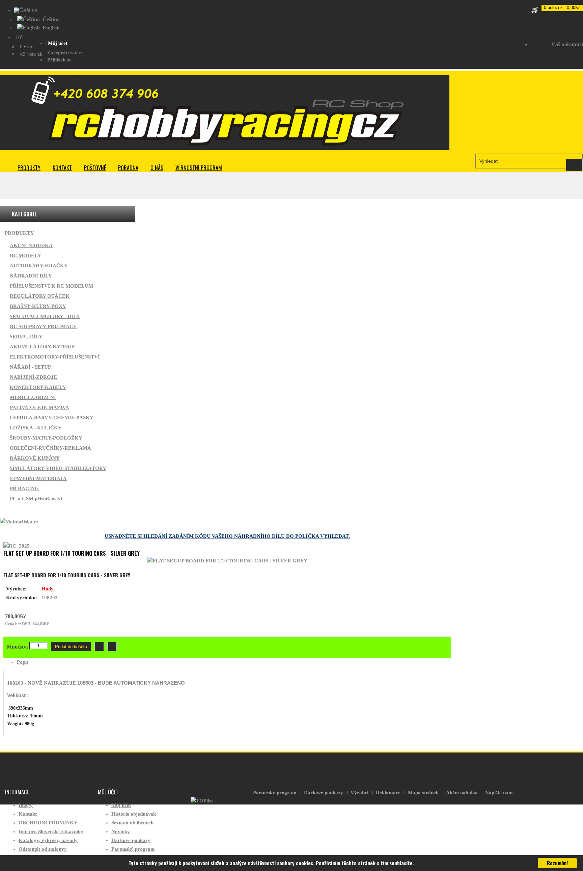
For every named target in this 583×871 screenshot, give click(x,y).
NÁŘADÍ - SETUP (30, 367)
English (50, 27)
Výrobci (359, 792)
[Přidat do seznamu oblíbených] (99, 646)
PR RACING (24, 488)
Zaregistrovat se (65, 52)
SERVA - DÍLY (26, 336)
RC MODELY (25, 255)
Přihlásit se (59, 59)
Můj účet (121, 805)
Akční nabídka (462, 792)
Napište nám (499, 792)
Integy (26, 805)
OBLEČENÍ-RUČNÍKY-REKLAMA (50, 448)
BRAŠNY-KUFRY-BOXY (38, 306)
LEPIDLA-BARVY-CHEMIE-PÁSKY (51, 417)
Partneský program (133, 849)
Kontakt (62, 168)
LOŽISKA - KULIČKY (36, 427)
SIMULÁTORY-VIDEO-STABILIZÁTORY (58, 468)
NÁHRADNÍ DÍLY (31, 276)
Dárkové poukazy (130, 840)
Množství (17, 647)
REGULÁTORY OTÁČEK (40, 296)
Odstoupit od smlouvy (43, 849)
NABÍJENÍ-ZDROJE (33, 377)
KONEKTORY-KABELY (38, 387)
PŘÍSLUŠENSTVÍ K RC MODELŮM (51, 286)
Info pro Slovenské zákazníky (51, 831)
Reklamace (388, 792)
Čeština (50, 19)
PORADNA (128, 168)
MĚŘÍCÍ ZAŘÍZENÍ (33, 397)
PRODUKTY (29, 168)
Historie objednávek (133, 814)
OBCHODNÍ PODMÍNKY (48, 822)
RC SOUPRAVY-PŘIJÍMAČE (43, 326)
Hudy (47, 588)
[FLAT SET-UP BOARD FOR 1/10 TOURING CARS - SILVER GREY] (227, 560)
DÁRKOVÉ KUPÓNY (35, 458)
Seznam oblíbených (132, 822)
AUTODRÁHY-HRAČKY (39, 265)
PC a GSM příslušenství (36, 498)
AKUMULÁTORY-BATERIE (42, 346)
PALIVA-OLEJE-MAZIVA (39, 407)
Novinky (120, 831)
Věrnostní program (198, 168)
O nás (156, 168)
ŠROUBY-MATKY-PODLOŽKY (46, 438)
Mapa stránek (423, 792)
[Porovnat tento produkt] (112, 646)
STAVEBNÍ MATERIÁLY (38, 478)
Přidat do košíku (71, 646)
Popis (23, 662)
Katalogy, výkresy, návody (48, 840)
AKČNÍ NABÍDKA (31, 245)
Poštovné (95, 168)
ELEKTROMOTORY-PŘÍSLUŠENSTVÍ (55, 357)
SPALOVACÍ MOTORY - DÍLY (45, 316)
